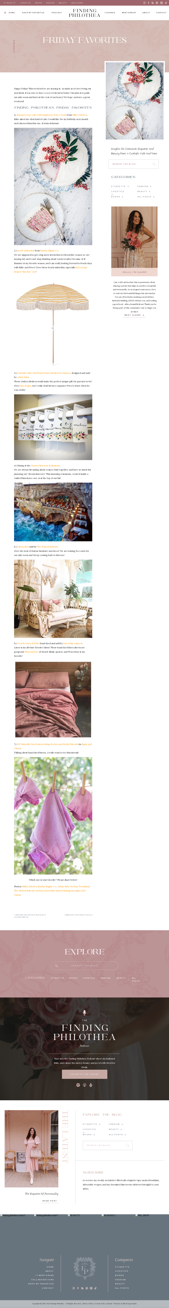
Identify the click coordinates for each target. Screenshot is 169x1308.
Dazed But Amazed (72, 643)
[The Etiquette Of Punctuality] (31, 1149)
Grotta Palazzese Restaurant (45, 465)
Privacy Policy (88, 1304)
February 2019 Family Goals (78, 915)
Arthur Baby (23, 377)
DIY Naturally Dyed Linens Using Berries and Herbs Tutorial (47, 744)
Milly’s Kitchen (79, 115)
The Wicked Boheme (47, 546)
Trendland (84, 886)
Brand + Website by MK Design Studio (122, 1304)
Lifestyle (14, 46)
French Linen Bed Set (28, 643)
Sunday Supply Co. (47, 886)
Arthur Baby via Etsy (67, 886)
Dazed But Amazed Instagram (59, 890)
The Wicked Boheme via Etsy (28, 890)
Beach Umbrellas (25, 250)
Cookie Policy (100, 1304)
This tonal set (31, 651)
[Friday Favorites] (135, 100)
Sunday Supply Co (49, 250)
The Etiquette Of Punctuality (41, 1194)
